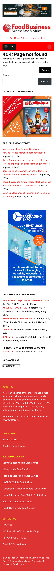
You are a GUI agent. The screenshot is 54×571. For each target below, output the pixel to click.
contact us (8, 351)
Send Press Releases (19, 38)
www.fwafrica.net (11, 420)
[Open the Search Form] (49, 47)
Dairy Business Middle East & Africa (20, 463)
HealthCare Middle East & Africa (19, 508)
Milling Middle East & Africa (16, 469)
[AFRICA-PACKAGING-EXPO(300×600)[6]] (27, 283)
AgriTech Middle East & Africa (18, 501)
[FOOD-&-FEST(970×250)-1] (27, 15)
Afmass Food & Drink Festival (18, 318)
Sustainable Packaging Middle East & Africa (25, 488)
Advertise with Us (38, 38)
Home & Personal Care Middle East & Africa (24, 495)
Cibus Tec (8, 329)
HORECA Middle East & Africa (18, 482)
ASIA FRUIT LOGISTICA (15, 307)
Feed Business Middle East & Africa (20, 476)
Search (6, 75)
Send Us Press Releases (15, 446)
